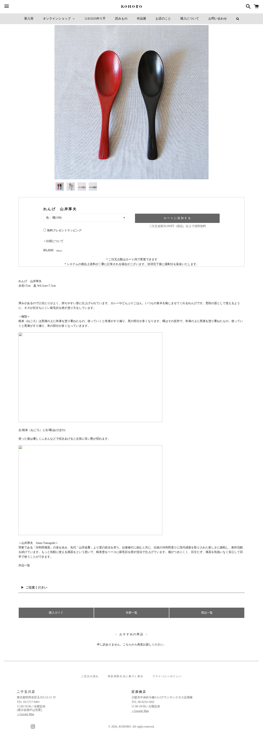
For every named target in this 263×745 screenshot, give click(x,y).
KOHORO (125, 726)
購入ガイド (56, 612)
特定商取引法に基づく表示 (125, 676)
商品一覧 (207, 612)
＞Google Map (25, 714)
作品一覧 (24, 565)
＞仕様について (53, 241)
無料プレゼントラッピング (64, 230)
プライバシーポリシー (167, 676)
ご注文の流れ (90, 676)
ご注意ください (36, 587)
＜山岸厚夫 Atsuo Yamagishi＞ (38, 543)
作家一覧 (131, 612)
